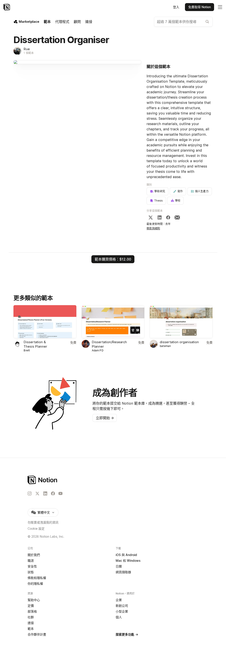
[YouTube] (60, 493)
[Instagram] (29, 493)
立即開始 (105, 418)
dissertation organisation (179, 342)
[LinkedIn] (159, 217)
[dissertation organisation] (181, 321)
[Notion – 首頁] (7, 7)
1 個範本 (29, 53)
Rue (27, 49)
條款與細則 (153, 228)
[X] (150, 217)
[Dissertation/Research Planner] (113, 321)
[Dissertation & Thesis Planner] (44, 321)
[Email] (177, 217)
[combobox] (183, 22)
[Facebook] (168, 217)
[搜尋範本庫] (207, 22)
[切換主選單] (220, 7)
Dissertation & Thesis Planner (35, 344)
